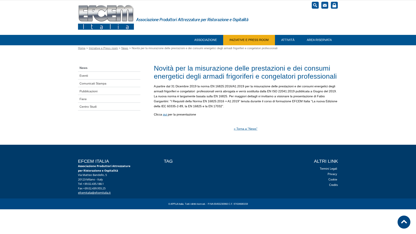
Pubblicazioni (89, 91)
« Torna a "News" (245, 128)
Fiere (83, 99)
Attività (287, 40)
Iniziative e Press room (249, 40)
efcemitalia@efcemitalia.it (94, 193)
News (124, 48)
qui (165, 114)
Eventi (84, 75)
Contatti (324, 5)
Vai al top (404, 222)
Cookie (332, 179)
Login (334, 5)
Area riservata (319, 40)
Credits (333, 185)
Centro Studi (88, 106)
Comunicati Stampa (93, 83)
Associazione (205, 40)
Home (81, 48)
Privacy (332, 174)
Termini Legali (328, 168)
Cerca (315, 5)
